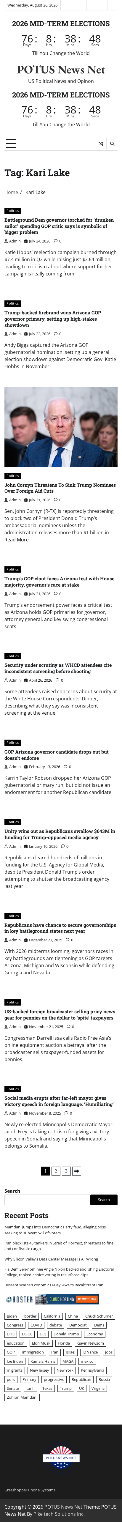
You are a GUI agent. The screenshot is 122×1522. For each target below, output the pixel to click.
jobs (109, 1352)
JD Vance (90, 1352)
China (73, 1316)
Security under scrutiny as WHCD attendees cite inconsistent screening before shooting (58, 668)
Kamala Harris (42, 1361)
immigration (33, 1352)
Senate (13, 1388)
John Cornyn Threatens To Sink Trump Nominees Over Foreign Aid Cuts (60, 488)
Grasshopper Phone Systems (29, 1490)
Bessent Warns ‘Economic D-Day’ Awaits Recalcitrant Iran (53, 1285)
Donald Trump (66, 1334)
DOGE (27, 1334)
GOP (11, 1352)
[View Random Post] (100, 143)
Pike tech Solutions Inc (58, 1514)
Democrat (78, 1325)
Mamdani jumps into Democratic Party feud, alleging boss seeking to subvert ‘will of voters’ (55, 1229)
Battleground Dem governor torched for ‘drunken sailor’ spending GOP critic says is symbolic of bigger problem (59, 226)
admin (15, 241)
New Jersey (39, 1370)
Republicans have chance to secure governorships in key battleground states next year (60, 928)
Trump (66, 1388)
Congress (15, 1325)
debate (55, 1325)
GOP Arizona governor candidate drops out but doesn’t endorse (56, 755)
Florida (64, 1343)
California (52, 1316)
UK (81, 1388)
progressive (54, 1379)
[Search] (112, 143)
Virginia (98, 1388)
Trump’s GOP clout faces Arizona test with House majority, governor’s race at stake (59, 581)
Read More (16, 539)
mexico (87, 1361)
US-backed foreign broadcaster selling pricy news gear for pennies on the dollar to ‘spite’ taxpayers (59, 1014)
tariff (30, 1388)
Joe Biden (15, 1361)
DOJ (43, 1334)
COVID (36, 1325)
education (16, 1343)
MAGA (67, 1361)
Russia (104, 1379)
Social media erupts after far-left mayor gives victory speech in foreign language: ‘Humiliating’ (59, 1101)
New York (65, 1370)
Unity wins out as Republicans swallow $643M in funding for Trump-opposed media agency (59, 834)
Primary (29, 1379)
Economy (94, 1334)
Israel (70, 1352)
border (30, 1316)
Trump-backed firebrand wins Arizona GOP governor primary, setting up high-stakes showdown (52, 318)
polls (11, 1379)
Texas (47, 1388)
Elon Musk (41, 1343)
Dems (99, 1325)
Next (76, 1171)
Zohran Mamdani (22, 1397)
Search (12, 1191)
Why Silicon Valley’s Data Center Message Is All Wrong (51, 1259)
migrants (15, 1370)
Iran (54, 1352)
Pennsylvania (92, 1370)
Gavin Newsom (90, 1343)
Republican (81, 1379)
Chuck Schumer (99, 1316)
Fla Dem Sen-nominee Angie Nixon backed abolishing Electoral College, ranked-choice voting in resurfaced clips (59, 1271)
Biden (12, 1316)
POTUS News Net (61, 69)
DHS (11, 1334)
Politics (13, 210)
